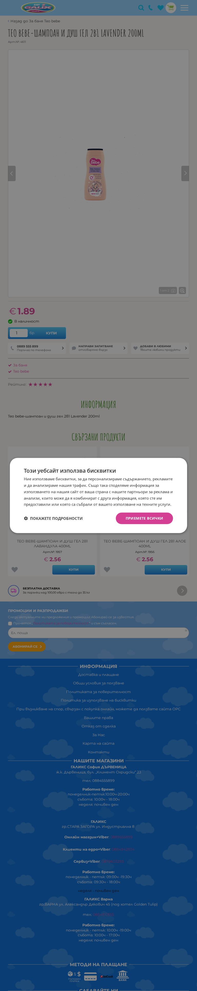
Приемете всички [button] (144, 518)
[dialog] (98, 495)
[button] (53, 518)
